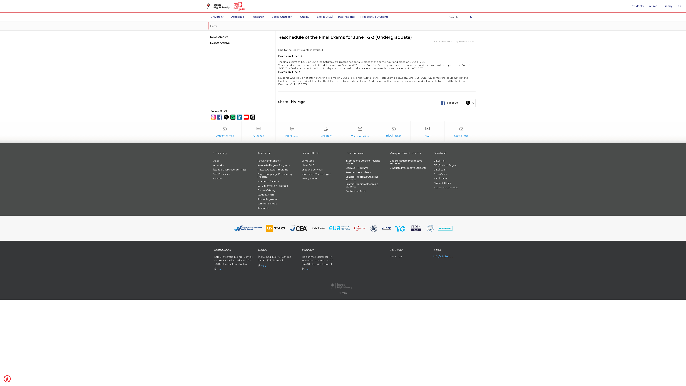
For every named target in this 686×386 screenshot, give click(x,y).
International (346, 16)
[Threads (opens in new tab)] (253, 117)
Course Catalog (266, 190)
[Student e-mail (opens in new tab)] (225, 132)
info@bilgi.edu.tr (443, 256)
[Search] (471, 17)
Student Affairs (265, 194)
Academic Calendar (268, 181)
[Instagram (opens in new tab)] (214, 117)
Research (263, 208)
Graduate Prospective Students (408, 168)
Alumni (653, 6)
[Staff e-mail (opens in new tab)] (461, 132)
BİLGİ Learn (440, 169)
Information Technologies (316, 174)
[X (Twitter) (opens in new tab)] (227, 117)
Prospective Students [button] (374, 16)
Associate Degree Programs (273, 165)
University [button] (217, 16)
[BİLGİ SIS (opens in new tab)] (258, 132)
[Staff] (427, 132)
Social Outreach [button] (282, 16)
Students (638, 6)
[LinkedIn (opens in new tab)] (240, 117)
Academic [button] (238, 16)
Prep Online (441, 174)
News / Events (309, 178)
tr (681, 7)
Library (667, 6)
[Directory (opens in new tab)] (326, 132)
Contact (218, 178)
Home (214, 25)
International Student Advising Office (363, 162)
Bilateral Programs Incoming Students (362, 185)
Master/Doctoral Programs (272, 169)
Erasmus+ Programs (357, 168)
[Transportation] (360, 132)
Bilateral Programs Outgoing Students (362, 178)
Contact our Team (356, 191)
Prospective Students (358, 172)
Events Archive (220, 42)
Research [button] (258, 16)
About (216, 160)
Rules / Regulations (268, 199)
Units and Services (312, 169)
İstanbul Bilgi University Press (229, 169)
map (219, 269)
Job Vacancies (221, 174)
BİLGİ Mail (439, 160)
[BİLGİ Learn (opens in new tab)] (292, 132)
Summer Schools (267, 203)
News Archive (219, 37)
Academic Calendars (446, 187)
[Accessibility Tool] (7, 378)
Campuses (308, 160)
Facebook (453, 102)
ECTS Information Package (272, 185)
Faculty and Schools (268, 160)
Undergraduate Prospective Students (406, 162)
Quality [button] (305, 16)
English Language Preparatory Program (274, 175)
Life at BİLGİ (325, 16)
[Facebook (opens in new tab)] (220, 117)
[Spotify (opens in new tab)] (233, 117)
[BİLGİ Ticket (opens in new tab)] (394, 132)
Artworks (218, 165)
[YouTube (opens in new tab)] (247, 117)
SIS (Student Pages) (445, 165)
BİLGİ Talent (441, 178)
